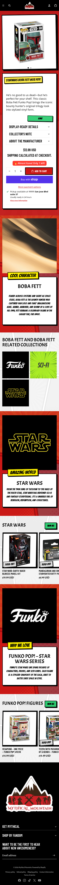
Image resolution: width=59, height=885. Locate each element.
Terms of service (29, 875)
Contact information (47, 872)
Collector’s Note (20, 134)
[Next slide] (53, 556)
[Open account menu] (49, 5)
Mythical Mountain (25, 867)
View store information (18, 201)
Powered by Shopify (39, 867)
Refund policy (21, 872)
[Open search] (9, 5)
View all (50, 525)
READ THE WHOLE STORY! (38, 118)
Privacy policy (10, 872)
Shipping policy (32, 872)
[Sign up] (54, 855)
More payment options (29, 186)
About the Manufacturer (25, 141)
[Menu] (3, 5)
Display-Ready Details (23, 127)
